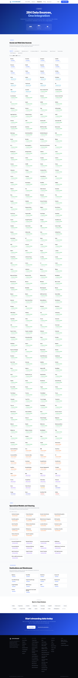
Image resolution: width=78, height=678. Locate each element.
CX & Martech (34, 654)
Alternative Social (25, 51)
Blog (42, 640)
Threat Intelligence (35, 642)
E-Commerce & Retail (34, 51)
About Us (52, 640)
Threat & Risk (34, 640)
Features (23, 642)
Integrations (39, 1)
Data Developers (35, 667)
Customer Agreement (64, 645)
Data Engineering (35, 665)
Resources (49, 1)
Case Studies (44, 642)
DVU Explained (44, 669)
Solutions (34, 1)
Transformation (24, 649)
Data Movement (25, 647)
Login (58, 1)
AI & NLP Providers (35, 659)
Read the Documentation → (44, 627)
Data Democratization (45, 654)
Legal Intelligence (35, 656)
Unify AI (23, 653)
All (11, 51)
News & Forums (53, 51)
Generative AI (34, 661)
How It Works (27, 1)
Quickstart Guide (44, 667)
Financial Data (60, 51)
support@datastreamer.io (64, 676)
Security (52, 651)
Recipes (43, 671)
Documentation (44, 665)
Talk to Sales (64, 1)
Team (52, 642)
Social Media (17, 51)
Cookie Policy (63, 643)
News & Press (53, 645)
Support (52, 649)
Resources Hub (44, 650)
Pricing (44, 1)
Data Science (34, 663)
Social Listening (34, 645)
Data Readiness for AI (45, 652)
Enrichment (24, 651)
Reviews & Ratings (44, 51)
